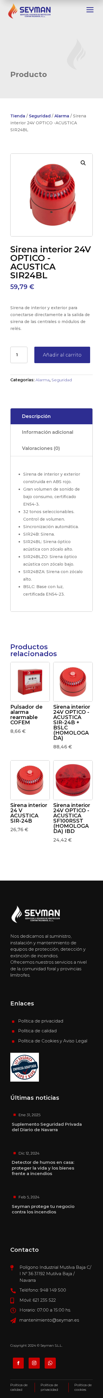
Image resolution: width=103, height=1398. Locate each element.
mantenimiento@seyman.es (49, 1320)
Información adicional (47, 432)
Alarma (61, 116)
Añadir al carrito (62, 355)
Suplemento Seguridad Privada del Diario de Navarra (47, 1127)
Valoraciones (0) (41, 448)
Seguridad (40, 116)
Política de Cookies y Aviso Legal (52, 1041)
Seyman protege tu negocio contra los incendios (43, 1209)
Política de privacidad (40, 1021)
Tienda (17, 116)
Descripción (36, 416)
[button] (83, 163)
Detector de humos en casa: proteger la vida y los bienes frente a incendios (43, 1167)
